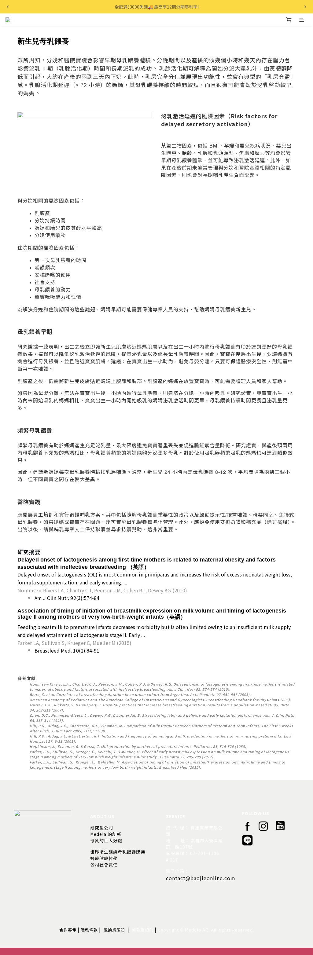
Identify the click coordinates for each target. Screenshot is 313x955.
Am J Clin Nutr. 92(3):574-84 (67, 598)
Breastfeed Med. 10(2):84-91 (67, 650)
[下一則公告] (305, 6)
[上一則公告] (7, 6)
